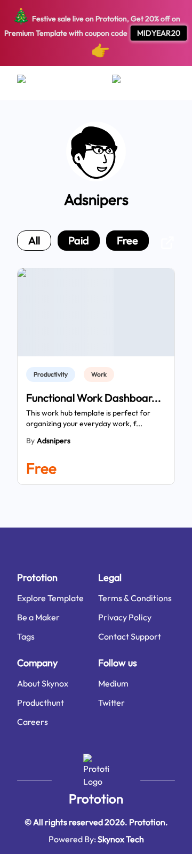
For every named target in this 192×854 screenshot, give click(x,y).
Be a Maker (38, 617)
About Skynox (42, 683)
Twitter (111, 702)
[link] (52, 374)
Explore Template (50, 598)
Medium (113, 683)
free (127, 240)
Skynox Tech (121, 839)
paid (78, 240)
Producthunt (40, 702)
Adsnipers (53, 440)
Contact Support (129, 636)
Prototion (96, 799)
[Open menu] (31, 83)
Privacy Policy (124, 617)
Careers (32, 721)
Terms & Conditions (135, 598)
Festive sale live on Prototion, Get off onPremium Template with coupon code (92, 32)
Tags (26, 636)
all (34, 240)
